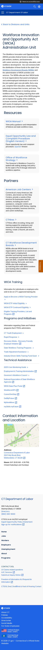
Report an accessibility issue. (31, 1)
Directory (5, 511)
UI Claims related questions (12, 570)
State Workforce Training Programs (18, 348)
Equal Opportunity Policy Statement (17, 522)
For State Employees (10, 626)
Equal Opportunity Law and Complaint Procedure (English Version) (21, 138)
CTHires (10, 219)
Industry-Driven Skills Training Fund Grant (21, 356)
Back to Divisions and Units (16, 24)
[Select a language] (39, 6)
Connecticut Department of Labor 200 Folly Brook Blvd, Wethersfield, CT (17, 455)
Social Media (6, 623)
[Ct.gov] (10, 6)
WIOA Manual (13, 121)
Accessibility (6, 618)
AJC (6, 572)
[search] (35, 6)
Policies (4, 615)
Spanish (18, 147)
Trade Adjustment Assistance (15, 352)
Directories (6, 620)
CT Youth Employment (13, 333)
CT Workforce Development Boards (21, 244)
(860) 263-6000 (8, 514)
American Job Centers (18, 189)
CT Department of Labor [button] (12, 12)
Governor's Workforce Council (16, 375)
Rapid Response (11, 337)
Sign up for (11, 524)
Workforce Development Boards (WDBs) (18, 70)
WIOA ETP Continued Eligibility (16, 307)
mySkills (11, 407)
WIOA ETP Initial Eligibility (14, 303)
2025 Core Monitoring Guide (15, 367)
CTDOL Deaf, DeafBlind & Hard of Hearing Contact (21, 586)
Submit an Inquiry (11, 575)
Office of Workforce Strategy (16, 159)
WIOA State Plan (13, 386)
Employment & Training (19, 371)
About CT (5, 612)
